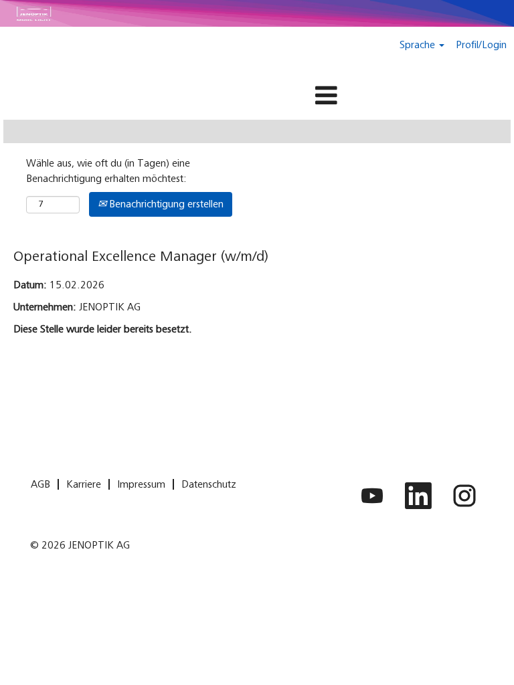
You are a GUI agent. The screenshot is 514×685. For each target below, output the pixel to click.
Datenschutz (208, 484)
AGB (40, 484)
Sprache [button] (419, 44)
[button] (257, 96)
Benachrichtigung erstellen (165, 204)
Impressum (141, 484)
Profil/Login (481, 44)
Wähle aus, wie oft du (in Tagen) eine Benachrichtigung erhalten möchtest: (108, 171)
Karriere (83, 484)
